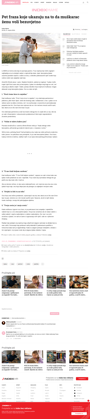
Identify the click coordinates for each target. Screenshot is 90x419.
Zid (31, 2)
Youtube (79, 390)
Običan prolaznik (11, 322)
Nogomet (18, 387)
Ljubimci (33, 393)
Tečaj (61, 387)
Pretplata (25, 2)
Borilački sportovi (20, 401)
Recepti (47, 390)
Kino (61, 393)
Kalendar (47, 401)
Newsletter (77, 401)
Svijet (3, 387)
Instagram (79, 393)
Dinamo (18, 390)
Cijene (61, 2)
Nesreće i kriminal (6, 398)
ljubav (5, 264)
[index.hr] (11, 2)
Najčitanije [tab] (76, 34)
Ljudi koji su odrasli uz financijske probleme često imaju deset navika (77, 59)
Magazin (33, 385)
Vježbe (47, 396)
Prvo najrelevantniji (18, 318)
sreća (28, 264)
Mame (32, 398)
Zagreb (3, 396)
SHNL (17, 396)
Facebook (79, 387)
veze (12, 264)
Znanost (4, 401)
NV (3, 333)
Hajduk (18, 393)
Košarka (18, 398)
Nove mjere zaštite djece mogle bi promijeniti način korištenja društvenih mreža (77, 40)
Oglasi (55, 2)
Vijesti (36, 2)
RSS (61, 398)
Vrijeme (62, 396)
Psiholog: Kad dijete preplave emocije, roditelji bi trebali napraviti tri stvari (77, 53)
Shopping (33, 387)
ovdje (44, 245)
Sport (42, 2)
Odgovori (47, 398)
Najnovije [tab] (66, 34)
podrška (35, 264)
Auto (32, 401)
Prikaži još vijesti (75, 72)
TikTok (78, 396)
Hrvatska (4, 390)
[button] (4, 281)
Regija (3, 393)
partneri (19, 264)
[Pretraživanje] (87, 2)
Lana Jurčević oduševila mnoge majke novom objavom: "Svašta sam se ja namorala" (77, 65)
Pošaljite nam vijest (79, 398)
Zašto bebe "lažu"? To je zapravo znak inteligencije (76, 47)
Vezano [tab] (83, 34)
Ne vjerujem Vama (11, 332)
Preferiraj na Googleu (81, 29)
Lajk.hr (47, 393)
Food (32, 396)
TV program (63, 390)
